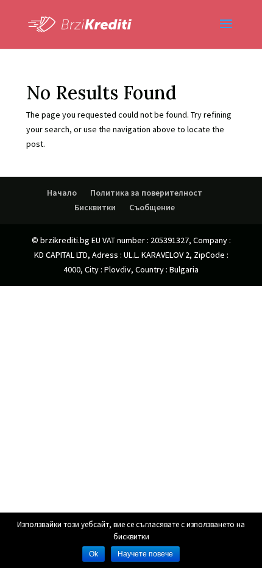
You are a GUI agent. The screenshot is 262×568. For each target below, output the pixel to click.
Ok (93, 554)
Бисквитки (95, 207)
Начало (62, 192)
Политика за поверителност (146, 192)
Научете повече (145, 554)
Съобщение (152, 207)
